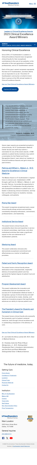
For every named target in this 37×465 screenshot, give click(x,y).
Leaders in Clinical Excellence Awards (18, 31)
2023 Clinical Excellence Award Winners (17, 44)
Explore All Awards (10, 89)
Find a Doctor (6, 373)
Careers (4, 398)
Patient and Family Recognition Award (17, 263)
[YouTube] (11, 439)
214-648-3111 (7, 434)
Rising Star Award (9, 203)
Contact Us (5, 385)
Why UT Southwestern (8, 394)
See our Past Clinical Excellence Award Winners (18, 84)
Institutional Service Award (12, 221)
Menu (31, 4)
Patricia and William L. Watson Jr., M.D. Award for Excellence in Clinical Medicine (18, 171)
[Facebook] (3, 439)
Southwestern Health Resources (21, 446)
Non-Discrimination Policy (9, 406)
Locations (5, 378)
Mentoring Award (9, 244)
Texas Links (5, 401)
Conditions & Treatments (9, 375)
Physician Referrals (7, 383)
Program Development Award (14, 284)
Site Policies (5, 403)
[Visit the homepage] (10, 4)
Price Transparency (8, 408)
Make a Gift (5, 396)
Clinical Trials (6, 380)
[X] (7, 439)
